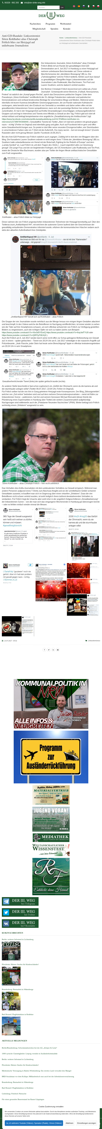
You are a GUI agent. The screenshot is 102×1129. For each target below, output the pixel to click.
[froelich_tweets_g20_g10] (83, 605)
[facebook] (44, 650)
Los (62, 7)
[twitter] (49, 650)
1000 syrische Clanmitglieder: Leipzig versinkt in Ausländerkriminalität (29, 1054)
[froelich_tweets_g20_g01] (18, 527)
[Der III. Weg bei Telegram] (51, 901)
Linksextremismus (94, 641)
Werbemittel (65, 23)
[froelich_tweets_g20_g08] (83, 570)
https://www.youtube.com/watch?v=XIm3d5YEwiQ (24, 332)
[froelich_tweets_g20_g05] (18, 574)
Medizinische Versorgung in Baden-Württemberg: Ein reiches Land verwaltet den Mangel (36, 1071)
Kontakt (66, 28)
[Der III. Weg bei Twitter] (51, 912)
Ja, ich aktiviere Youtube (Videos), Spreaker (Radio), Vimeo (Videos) (34, 1123)
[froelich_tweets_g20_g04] (83, 547)
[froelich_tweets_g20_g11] (18, 626)
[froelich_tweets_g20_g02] (51, 524)
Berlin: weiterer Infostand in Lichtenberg (17, 1059)
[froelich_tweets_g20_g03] (83, 519)
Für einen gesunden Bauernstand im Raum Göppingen (23, 1099)
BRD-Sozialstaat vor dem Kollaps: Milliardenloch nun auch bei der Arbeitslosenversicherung (38, 1076)
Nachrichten (35, 23)
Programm (50, 23)
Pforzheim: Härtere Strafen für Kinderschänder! (20, 1065)
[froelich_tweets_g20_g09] (83, 586)
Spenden (54, 28)
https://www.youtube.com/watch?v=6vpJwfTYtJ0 (67, 332)
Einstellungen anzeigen (86, 1123)
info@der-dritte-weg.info (34, 3)
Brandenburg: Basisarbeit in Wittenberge (17, 1082)
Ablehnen (69, 1123)
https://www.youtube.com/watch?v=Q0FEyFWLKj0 (24, 335)
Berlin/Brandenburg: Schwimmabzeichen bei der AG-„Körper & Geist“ (29, 1048)
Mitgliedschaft (39, 28)
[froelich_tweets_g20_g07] (51, 582)
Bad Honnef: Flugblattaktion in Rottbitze (17, 1088)
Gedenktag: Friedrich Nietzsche (14, 1094)
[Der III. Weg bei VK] (51, 923)
